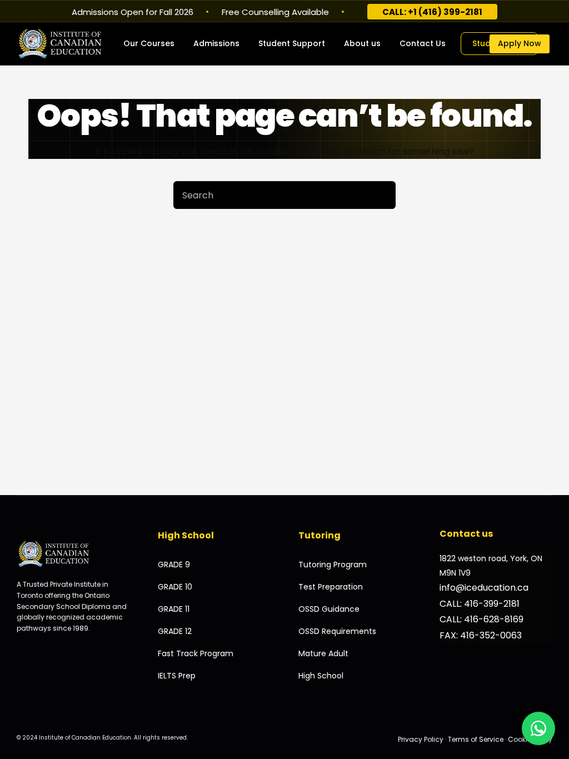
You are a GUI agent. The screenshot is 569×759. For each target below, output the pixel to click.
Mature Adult (323, 653)
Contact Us (423, 43)
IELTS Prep (177, 675)
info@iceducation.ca (484, 587)
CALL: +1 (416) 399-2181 (432, 12)
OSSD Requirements (337, 631)
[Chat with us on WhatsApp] (538, 728)
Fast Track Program (195, 653)
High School (320, 675)
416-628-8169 (493, 619)
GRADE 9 (174, 564)
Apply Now (519, 43)
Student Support (291, 43)
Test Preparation (330, 586)
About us (362, 43)
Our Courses (148, 43)
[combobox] (271, 195)
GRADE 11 (173, 609)
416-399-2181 (492, 603)
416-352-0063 (491, 635)
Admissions (216, 43)
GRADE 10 (175, 586)
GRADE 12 (175, 631)
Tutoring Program (332, 564)
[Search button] (381, 195)
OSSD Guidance (329, 609)
